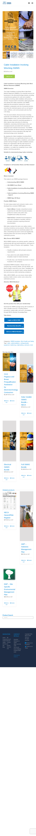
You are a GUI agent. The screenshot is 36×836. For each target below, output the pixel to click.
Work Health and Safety (27, 341)
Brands (8, 640)
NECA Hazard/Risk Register (8, 515)
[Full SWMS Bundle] (26, 441)
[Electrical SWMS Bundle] (9, 441)
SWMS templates (15, 341)
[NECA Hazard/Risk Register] (9, 500)
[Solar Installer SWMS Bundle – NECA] (26, 373)
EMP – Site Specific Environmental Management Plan (9, 589)
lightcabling (20, 345)
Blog (4, 647)
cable (8, 343)
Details (13, 400)
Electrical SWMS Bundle (7, 467)
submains (27, 345)
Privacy (8, 645)
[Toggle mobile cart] (29, 3)
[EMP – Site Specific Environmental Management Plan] (9, 574)
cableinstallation (15, 343)
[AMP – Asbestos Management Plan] (26, 516)
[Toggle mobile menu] (32, 3)
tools (31, 345)
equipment (7, 345)
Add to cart (9, 76)
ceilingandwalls (24, 343)
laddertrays (13, 345)
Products (5, 639)
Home (4, 637)
